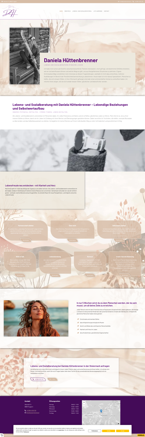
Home (61, 11)
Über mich (67, 11)
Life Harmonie (97, 11)
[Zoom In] (84, 402)
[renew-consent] (2, 435)
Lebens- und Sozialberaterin (81, 11)
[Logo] (13, 11)
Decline (108, 431)
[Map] (101, 412)
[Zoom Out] (84, 405)
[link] (82, 11)
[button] (25, 240)
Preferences (95, 431)
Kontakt (106, 11)
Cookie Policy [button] (61, 430)
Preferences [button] (26, 431)
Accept (122, 431)
